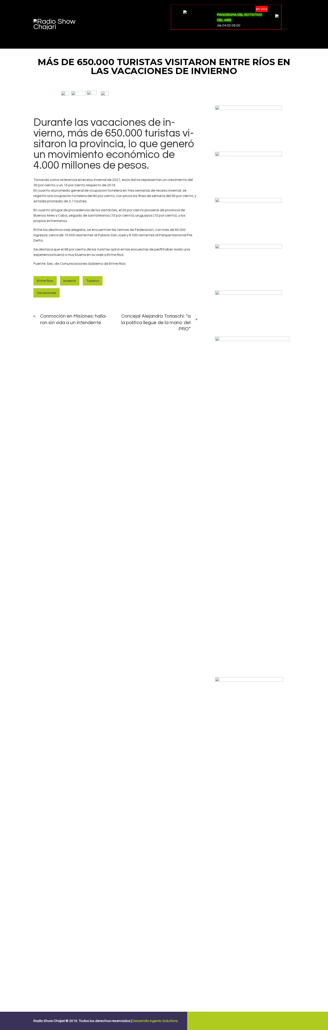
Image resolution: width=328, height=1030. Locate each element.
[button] (65, 93)
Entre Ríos (45, 281)
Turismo (92, 281)
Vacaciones (46, 293)
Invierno (69, 281)
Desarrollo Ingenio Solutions (155, 1021)
